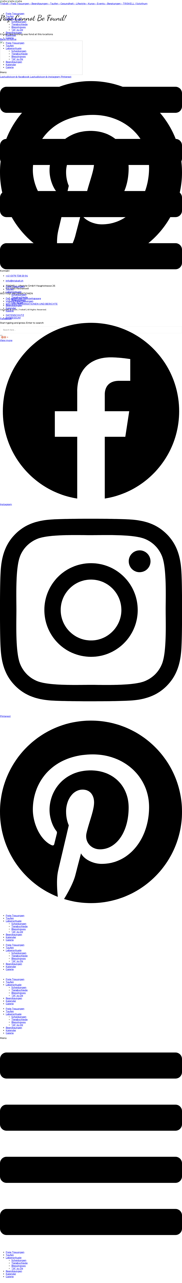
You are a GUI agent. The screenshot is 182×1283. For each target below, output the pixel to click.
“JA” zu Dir (17, 30)
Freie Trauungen (15, 13)
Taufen (10, 16)
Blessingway (18, 27)
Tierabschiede (19, 24)
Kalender (11, 35)
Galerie (10, 38)
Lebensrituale (13, 19)
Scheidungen (18, 21)
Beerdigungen (14, 32)
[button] (91, 177)
